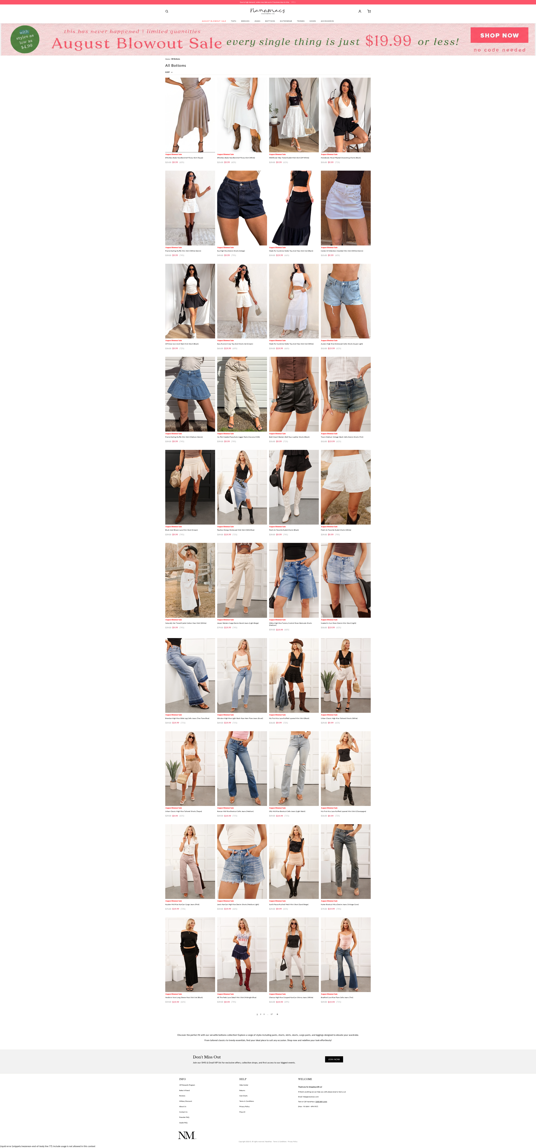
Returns (242, 1090)
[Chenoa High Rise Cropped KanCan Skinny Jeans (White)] (294, 954)
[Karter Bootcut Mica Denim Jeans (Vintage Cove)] (346, 861)
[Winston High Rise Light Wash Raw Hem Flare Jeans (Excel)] (242, 675)
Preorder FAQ (184, 1117)
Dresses (245, 21)
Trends (301, 21)
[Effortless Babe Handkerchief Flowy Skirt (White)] (242, 115)
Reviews (182, 1096)
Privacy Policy (244, 1106)
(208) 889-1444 (321, 1102)
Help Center (243, 1085)
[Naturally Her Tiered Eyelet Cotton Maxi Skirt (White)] (190, 580)
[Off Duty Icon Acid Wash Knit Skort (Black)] (190, 301)
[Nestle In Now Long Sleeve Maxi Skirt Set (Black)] (190, 954)
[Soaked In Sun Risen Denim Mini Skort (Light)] (346, 580)
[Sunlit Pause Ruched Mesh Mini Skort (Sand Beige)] (294, 861)
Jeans (257, 21)
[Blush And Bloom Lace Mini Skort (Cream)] (190, 487)
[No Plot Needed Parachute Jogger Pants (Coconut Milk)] (242, 394)
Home (167, 59)
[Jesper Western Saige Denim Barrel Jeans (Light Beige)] (242, 580)
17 (272, 1014)
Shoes (313, 21)
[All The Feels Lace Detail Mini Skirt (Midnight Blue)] (242, 954)
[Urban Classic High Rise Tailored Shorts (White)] (346, 675)
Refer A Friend (184, 1090)
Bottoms (270, 21)
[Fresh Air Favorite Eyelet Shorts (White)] (346, 487)
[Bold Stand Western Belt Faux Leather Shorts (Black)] (294, 394)
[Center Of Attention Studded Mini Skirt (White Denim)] (346, 208)
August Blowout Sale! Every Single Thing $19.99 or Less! (264, 2)
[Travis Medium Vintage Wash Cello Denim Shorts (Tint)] (346, 394)
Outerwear (286, 21)
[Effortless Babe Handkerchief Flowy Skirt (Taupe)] (190, 115)
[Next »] (277, 1014)
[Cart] (368, 11)
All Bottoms (175, 59)
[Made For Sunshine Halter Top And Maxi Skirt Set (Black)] (294, 208)
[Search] (166, 11)
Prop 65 (242, 1112)
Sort (167, 72)
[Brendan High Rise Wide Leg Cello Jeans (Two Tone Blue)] (190, 675)
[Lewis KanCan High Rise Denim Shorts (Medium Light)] (242, 861)
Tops (233, 21)
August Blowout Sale (214, 21)
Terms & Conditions (246, 1101)
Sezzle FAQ (183, 1123)
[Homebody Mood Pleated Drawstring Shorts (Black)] (346, 115)
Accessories (327, 21)
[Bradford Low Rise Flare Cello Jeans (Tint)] (346, 954)
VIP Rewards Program (187, 1085)
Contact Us (183, 1112)
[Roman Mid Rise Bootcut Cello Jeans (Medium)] (242, 768)
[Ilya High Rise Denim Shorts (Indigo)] (242, 208)
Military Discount (185, 1101)
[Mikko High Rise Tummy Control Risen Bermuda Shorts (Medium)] (294, 580)
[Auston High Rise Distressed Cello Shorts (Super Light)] (346, 301)
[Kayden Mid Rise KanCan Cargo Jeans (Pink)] (190, 861)
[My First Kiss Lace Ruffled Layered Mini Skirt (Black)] (294, 675)
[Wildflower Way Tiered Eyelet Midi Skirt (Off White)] (294, 115)
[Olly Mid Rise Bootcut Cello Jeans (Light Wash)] (294, 768)
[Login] (360, 11)
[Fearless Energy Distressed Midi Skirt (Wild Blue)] (242, 487)
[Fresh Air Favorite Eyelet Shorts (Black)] (294, 487)
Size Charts (243, 1096)
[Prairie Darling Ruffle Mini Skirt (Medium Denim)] (190, 394)
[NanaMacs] (268, 11)
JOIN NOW (334, 1059)
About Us (182, 1106)
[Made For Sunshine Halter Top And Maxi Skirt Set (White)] (294, 301)
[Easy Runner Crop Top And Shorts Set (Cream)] (242, 301)
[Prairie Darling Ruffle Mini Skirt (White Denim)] (190, 208)
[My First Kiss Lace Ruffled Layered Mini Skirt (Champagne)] (346, 768)
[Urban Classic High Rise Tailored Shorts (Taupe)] (190, 768)
